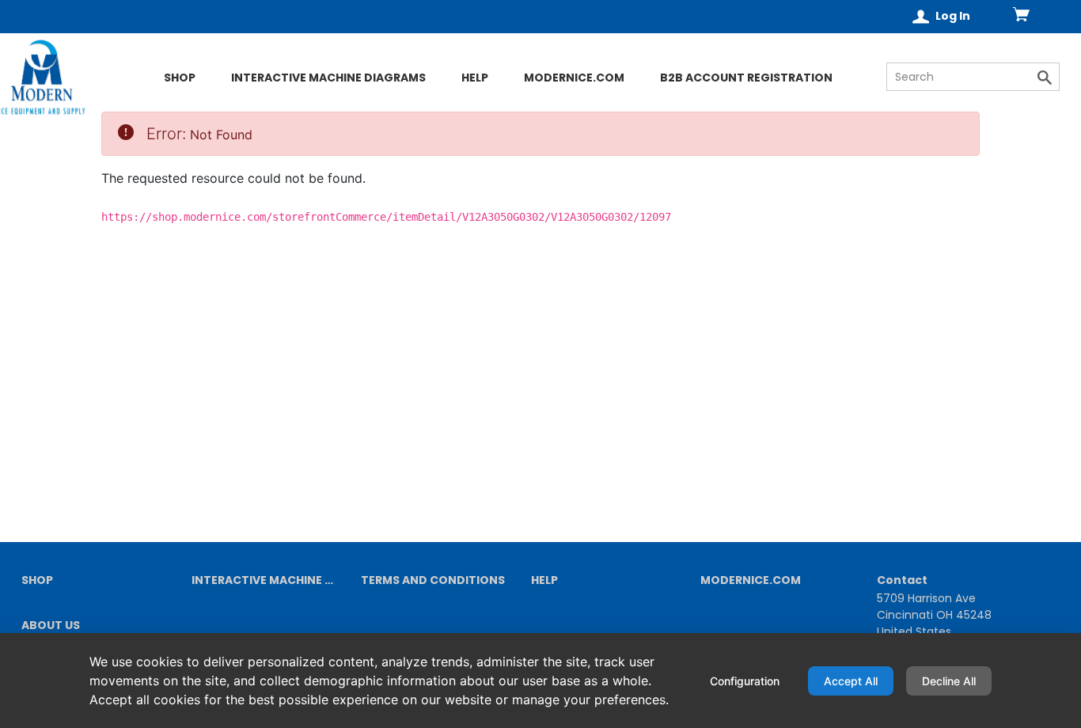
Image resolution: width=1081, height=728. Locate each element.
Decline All (949, 681)
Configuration (744, 681)
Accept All (851, 681)
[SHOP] (100, 105)
